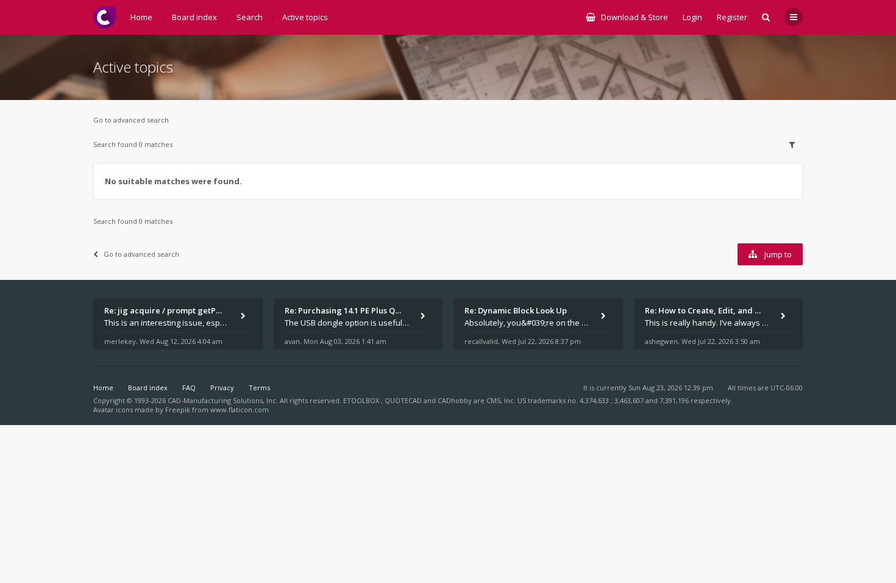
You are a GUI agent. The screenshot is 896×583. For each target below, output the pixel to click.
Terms (259, 387)
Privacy (222, 387)
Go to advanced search (131, 119)
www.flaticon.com (239, 409)
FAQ (189, 387)
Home (103, 387)
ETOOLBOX (362, 400)
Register (732, 17)
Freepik (177, 409)
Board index (148, 387)
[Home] (104, 17)
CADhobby (455, 400)
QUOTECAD (404, 400)
